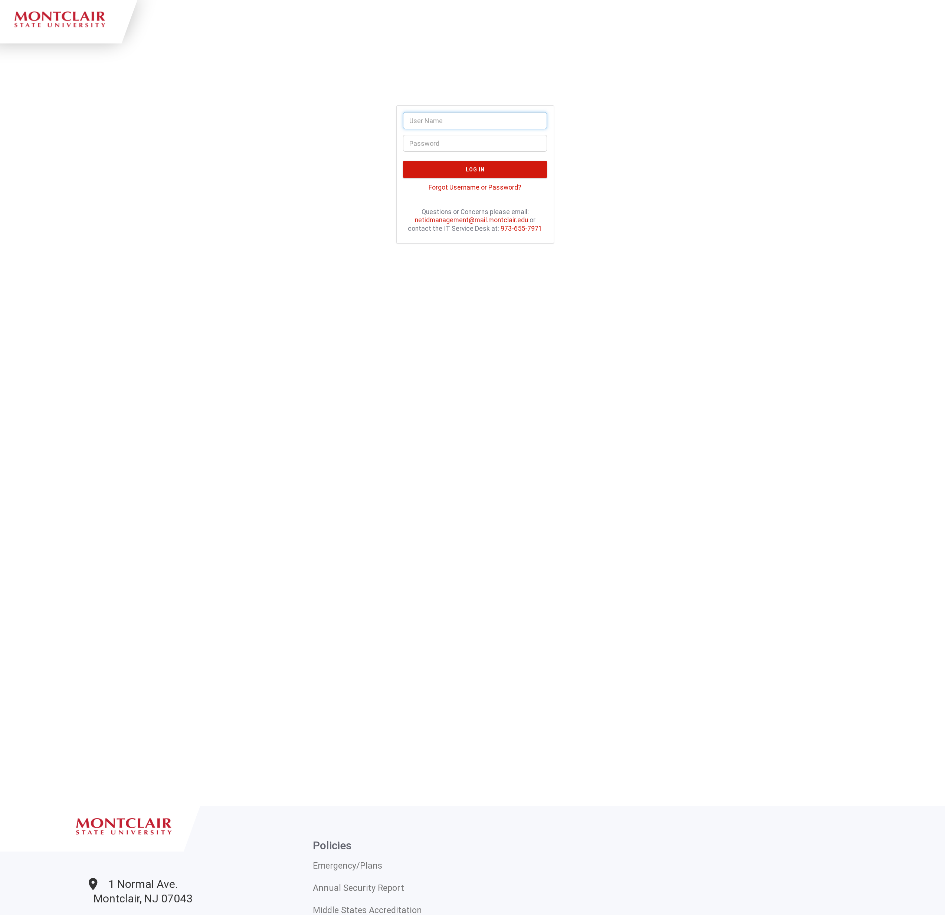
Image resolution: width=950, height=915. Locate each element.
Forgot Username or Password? (475, 187)
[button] (475, 169)
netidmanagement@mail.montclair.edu (471, 220)
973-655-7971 (521, 228)
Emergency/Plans (347, 865)
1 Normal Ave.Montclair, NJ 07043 (143, 891)
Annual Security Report (358, 888)
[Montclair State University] (126, 845)
